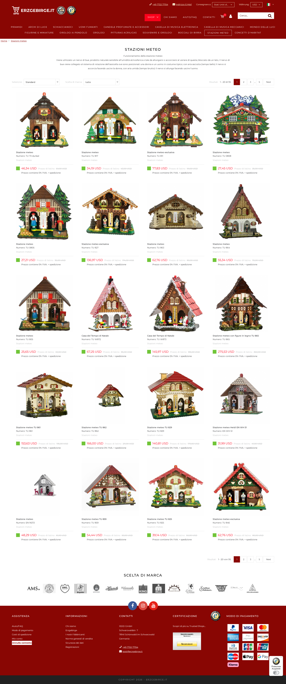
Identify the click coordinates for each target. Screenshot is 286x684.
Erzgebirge (71, 630)
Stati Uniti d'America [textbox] (224, 4)
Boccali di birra (189, 32)
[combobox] (223, 4)
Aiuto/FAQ (190, 17)
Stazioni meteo (218, 32)
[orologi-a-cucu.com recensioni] (187, 642)
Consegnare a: (203, 4)
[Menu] (281, 658)
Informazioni (76, 616)
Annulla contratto (22, 643)
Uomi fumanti (88, 27)
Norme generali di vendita (79, 638)
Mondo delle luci (262, 27)
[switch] (276, 672)
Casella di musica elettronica (176, 27)
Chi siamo (170, 17)
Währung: (244, 4)
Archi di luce (37, 27)
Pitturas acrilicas (124, 32)
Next (268, 82)
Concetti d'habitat (248, 32)
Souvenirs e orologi (157, 32)
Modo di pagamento (22, 630)
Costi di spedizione (21, 634)
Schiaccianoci (63, 27)
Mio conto (17, 638)
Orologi (99, 32)
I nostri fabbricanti (75, 634)
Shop (151, 17)
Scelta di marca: (73, 82)
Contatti (209, 17)
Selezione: (17, 82)
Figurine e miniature (39, 32)
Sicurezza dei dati (75, 643)
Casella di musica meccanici (224, 27)
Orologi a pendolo (73, 32)
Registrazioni (72, 647)
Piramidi (16, 27)
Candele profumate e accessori (126, 27)
